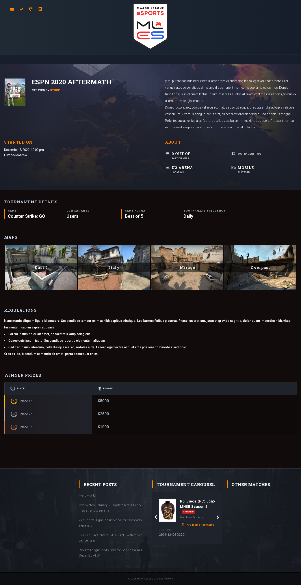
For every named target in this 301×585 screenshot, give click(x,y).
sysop (55, 90)
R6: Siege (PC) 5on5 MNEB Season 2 (197, 506)
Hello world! (88, 495)
